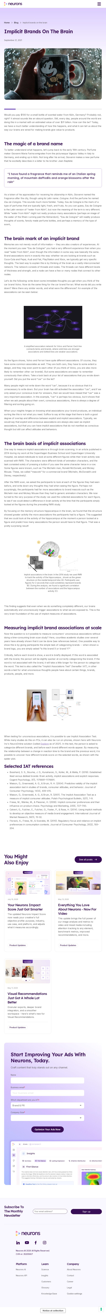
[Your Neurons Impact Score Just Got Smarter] (27, 911)
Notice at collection (53, 1310)
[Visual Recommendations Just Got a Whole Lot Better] (27, 996)
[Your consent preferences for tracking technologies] (101, 1309)
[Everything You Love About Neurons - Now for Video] (78, 911)
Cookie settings (74, 1293)
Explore (45, 743)
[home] (13, 4)
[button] (99, 3)
